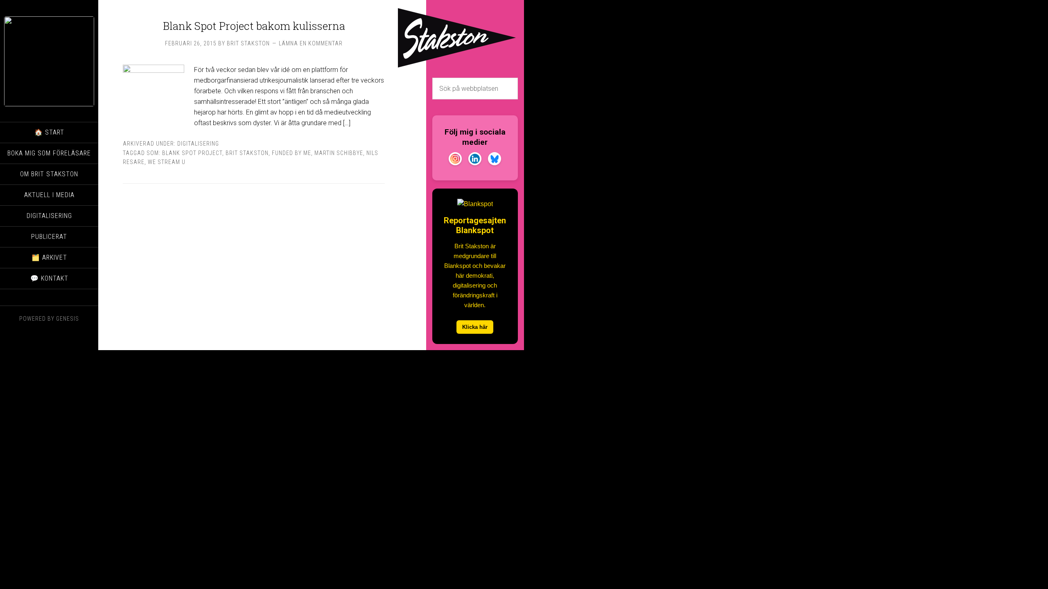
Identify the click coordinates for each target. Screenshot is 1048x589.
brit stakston (247, 153)
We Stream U (166, 162)
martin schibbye (338, 153)
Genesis (67, 318)
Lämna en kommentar (311, 43)
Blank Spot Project (192, 153)
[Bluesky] (494, 160)
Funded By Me (291, 153)
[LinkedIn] (474, 160)
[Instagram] (455, 160)
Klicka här (475, 327)
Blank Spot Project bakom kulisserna (254, 26)
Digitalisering (198, 143)
